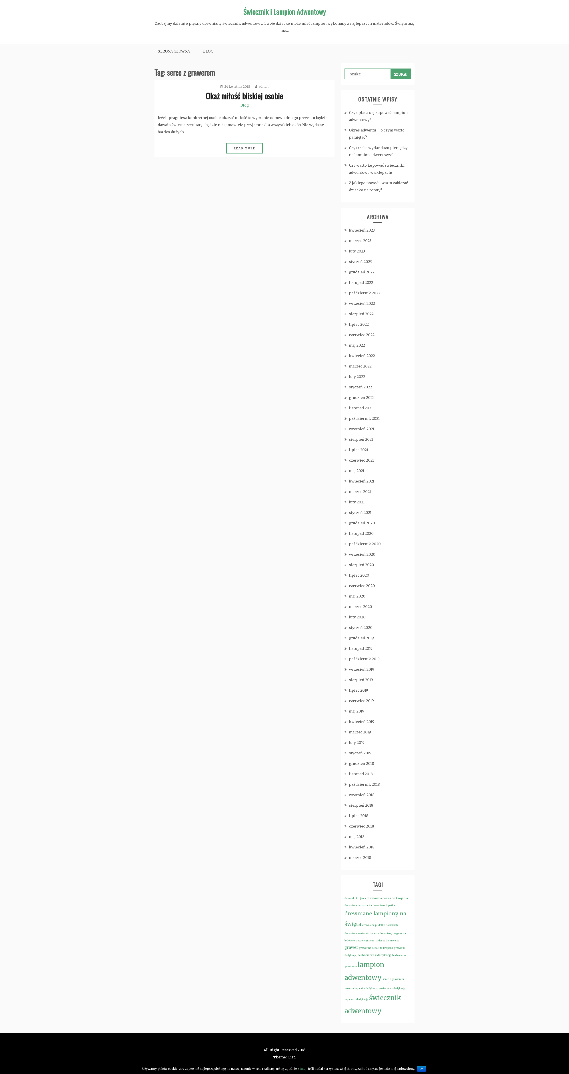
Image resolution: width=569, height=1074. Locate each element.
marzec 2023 (360, 240)
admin (263, 87)
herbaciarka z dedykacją (374, 955)
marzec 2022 (360, 366)
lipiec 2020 (359, 575)
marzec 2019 (360, 732)
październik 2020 (365, 544)
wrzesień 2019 (361, 669)
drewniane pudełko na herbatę (380, 925)
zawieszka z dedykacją (392, 988)
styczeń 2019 (360, 753)
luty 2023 (357, 251)
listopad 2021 (361, 408)
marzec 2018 (360, 857)
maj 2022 (357, 345)
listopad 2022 (361, 282)
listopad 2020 (361, 533)
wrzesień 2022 (362, 303)
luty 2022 (357, 376)
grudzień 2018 (361, 763)
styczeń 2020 (361, 627)
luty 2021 (357, 502)
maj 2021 (356, 470)
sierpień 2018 (361, 805)
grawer (351, 947)
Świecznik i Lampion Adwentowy (284, 11)
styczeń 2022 (360, 387)
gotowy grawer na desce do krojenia (377, 940)
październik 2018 (364, 784)
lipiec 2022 (359, 324)
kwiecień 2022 (362, 355)
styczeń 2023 (360, 261)
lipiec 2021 (358, 450)
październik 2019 (364, 659)
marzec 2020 (360, 606)
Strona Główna (174, 51)
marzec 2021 (360, 491)
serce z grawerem (393, 979)
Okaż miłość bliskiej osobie (244, 95)
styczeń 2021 (360, 512)
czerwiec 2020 (362, 585)
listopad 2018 (361, 774)
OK (421, 1068)
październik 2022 (364, 293)
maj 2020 (357, 596)
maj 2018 (357, 836)
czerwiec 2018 (361, 826)
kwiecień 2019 (361, 721)
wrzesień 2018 (362, 795)
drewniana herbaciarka (358, 905)
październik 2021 (364, 418)
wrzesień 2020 (362, 554)
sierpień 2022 (361, 314)
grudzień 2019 (361, 638)
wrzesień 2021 (361, 429)
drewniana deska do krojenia (387, 898)
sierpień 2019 (361, 680)
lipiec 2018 (358, 816)
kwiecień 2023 (362, 230)
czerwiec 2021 (361, 460)
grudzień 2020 (362, 523)
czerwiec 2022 (362, 335)
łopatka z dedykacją (356, 999)
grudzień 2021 (361, 397)
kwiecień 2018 (362, 847)
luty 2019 (357, 742)
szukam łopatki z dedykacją (361, 988)
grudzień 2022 (362, 272)
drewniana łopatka (384, 905)
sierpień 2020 (361, 565)
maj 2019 (356, 711)
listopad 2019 (361, 648)
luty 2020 (357, 617)
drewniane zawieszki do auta (362, 933)
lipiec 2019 (358, 690)
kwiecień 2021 (361, 481)
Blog (208, 51)
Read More (244, 148)
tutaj (303, 1069)
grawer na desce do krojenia (376, 948)
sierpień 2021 (361, 439)
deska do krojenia (355, 898)
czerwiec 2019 (361, 701)
